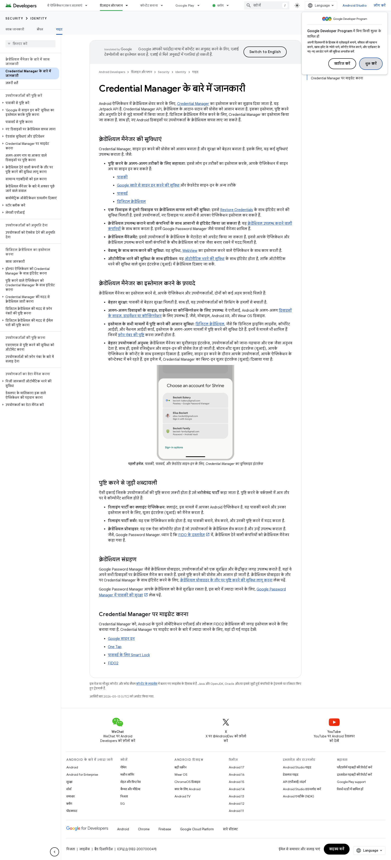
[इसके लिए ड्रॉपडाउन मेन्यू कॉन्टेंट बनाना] (164, 5)
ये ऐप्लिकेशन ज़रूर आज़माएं (64, 5)
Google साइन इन (121, 638)
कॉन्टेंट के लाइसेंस (146, 684)
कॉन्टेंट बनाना (149, 5)
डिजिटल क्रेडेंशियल (131, 201)
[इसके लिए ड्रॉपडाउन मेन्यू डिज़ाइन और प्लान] (129, 5)
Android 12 (236, 804)
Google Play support (351, 782)
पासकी (122, 177)
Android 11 (236, 811)
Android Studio (355, 5)
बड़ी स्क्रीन (180, 767)
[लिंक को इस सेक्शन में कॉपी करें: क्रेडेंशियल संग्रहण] (140, 560)
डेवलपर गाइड (290, 775)
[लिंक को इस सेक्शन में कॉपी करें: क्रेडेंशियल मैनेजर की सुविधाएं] (166, 139)
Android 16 (237, 775)
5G (122, 804)
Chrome (144, 829)
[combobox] (266, 5)
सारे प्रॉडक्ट (230, 829)
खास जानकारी (14, 29)
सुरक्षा (69, 782)
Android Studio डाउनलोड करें (302, 789)
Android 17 (236, 767)
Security (14, 18)
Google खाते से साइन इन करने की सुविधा (148, 185)
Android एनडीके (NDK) (298, 796)
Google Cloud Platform (197, 829)
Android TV (182, 796)
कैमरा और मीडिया (130, 789)
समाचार (70, 796)
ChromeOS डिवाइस (187, 782)
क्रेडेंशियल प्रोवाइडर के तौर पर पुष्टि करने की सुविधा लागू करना (226, 580)
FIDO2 (113, 663)
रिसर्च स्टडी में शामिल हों (350, 789)
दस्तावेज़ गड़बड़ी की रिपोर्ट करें (354, 775)
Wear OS (180, 775)
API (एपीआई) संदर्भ (294, 782)
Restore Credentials (236, 210)
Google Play (184, 5)
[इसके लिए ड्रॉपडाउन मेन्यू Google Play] (200, 5)
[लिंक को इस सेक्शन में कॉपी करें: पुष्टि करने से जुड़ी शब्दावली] (161, 483)
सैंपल (40, 29)
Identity (38, 18)
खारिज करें (342, 63)
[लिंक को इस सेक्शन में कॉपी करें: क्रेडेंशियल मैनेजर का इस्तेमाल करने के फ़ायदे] (199, 284)
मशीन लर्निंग (127, 775)
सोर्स (68, 789)
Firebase (165, 829)
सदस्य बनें (336, 849)
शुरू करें (371, 63)
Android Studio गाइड (297, 767)
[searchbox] (30, 43)
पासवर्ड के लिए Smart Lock (129, 655)
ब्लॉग (220, 5)
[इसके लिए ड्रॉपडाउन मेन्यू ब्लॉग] (230, 5)
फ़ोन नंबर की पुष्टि (131, 335)
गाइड (59, 29)
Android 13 (236, 796)
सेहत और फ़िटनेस (130, 782)
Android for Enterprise (82, 775)
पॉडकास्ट (71, 811)
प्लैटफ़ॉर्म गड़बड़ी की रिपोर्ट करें (354, 767)
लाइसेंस (84, 849)
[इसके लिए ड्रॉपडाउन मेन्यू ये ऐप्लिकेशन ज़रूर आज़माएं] (88, 5)
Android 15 (236, 782)
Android (72, 767)
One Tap (115, 647)
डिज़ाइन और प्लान (111, 5)
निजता (124, 796)
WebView (189, 250)
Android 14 (237, 789)
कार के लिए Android (187, 789)
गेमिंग (123, 767)
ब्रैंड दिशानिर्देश (103, 849)
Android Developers (112, 72)
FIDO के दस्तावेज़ (191, 535)
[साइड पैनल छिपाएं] (54, 851)
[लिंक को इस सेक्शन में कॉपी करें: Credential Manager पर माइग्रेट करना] (192, 614)
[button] (29, 103)
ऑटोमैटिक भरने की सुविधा (204, 259)
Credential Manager (193, 104)
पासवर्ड (122, 193)
